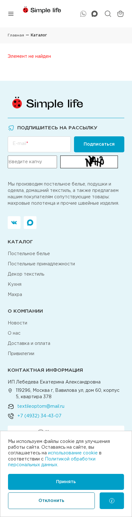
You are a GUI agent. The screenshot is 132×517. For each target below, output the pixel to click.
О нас (14, 333)
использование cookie (73, 453)
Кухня (14, 284)
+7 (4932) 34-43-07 (39, 416)
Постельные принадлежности (41, 264)
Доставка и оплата (29, 344)
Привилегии (21, 354)
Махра (15, 295)
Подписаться (99, 144)
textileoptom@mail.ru (40, 406)
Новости (17, 323)
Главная (16, 35)
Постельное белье (29, 254)
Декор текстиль (26, 274)
